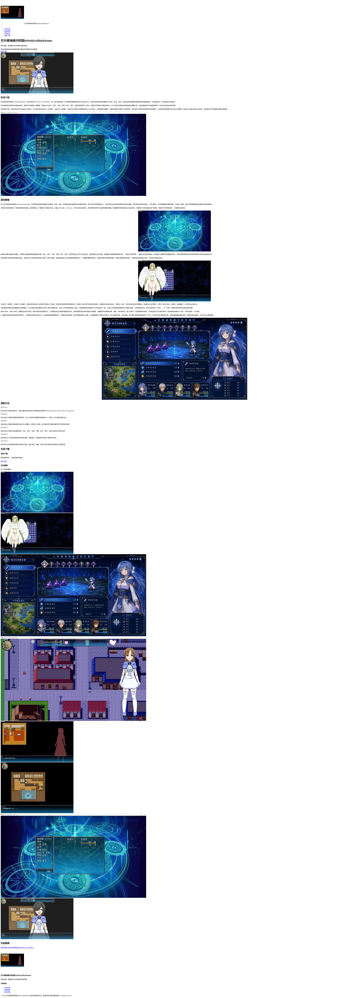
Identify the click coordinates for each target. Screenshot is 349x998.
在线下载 (7, 35)
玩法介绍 (7, 29)
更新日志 (7, 33)
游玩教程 (7, 31)
